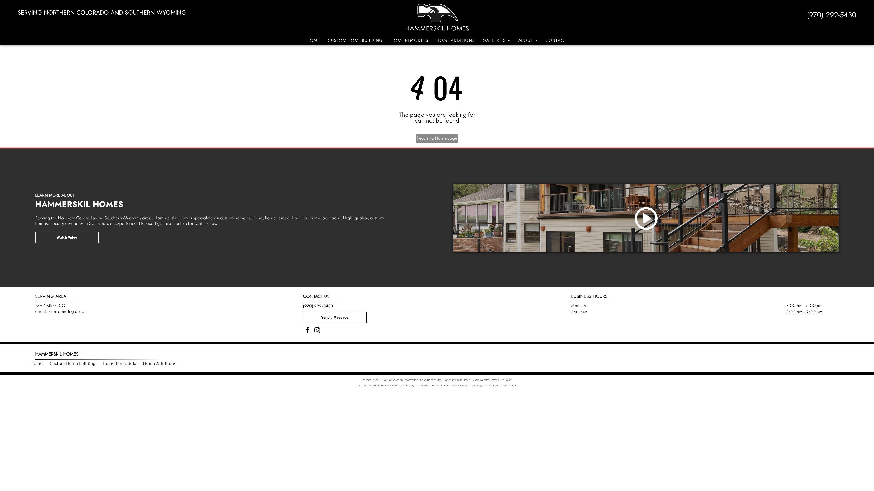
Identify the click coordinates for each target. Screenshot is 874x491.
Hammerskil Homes (57, 354)
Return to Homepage (437, 138)
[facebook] (307, 331)
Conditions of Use (430, 379)
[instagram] (317, 331)
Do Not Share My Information (400, 379)
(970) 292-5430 (831, 15)
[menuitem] (313, 40)
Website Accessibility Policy (496, 379)
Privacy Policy (370, 379)
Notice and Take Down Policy (460, 379)
